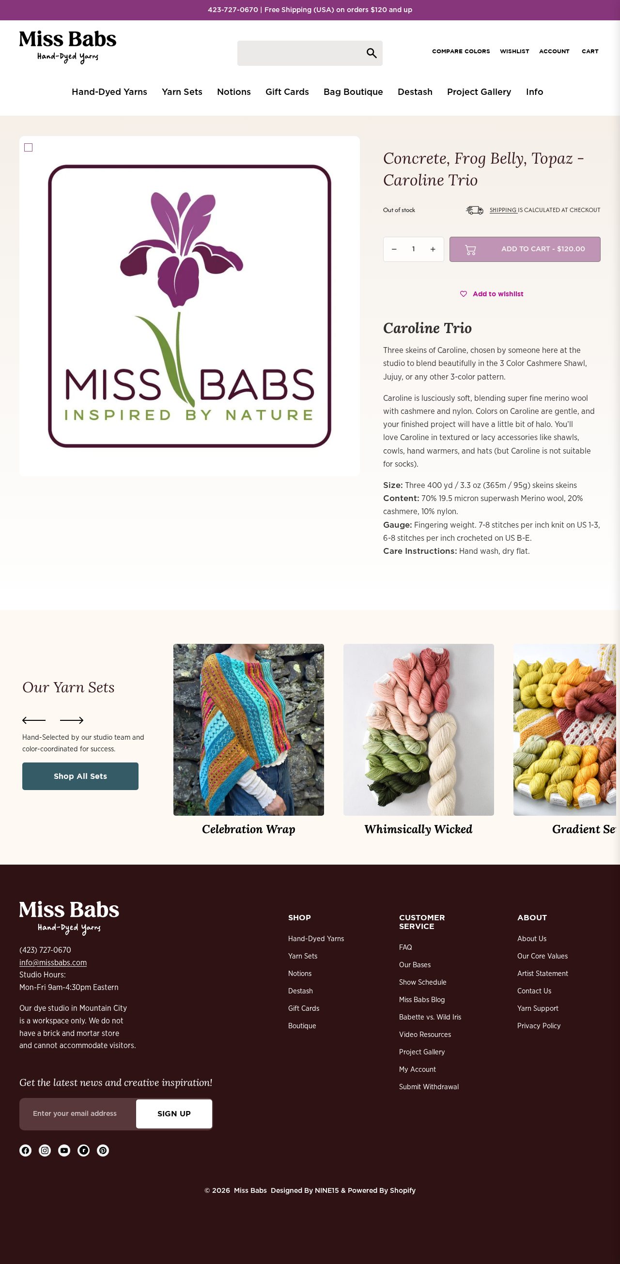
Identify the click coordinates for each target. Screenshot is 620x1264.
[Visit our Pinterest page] (103, 1150)
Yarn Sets (302, 956)
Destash (300, 991)
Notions (299, 973)
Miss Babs (250, 1191)
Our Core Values (542, 956)
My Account (417, 1069)
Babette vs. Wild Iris (430, 1017)
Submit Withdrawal (429, 1087)
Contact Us (534, 991)
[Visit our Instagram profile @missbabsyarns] (45, 1150)
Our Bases (415, 965)
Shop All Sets (80, 776)
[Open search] (310, 53)
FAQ (405, 947)
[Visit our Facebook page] (25, 1150)
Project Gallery (422, 1052)
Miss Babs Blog (422, 1000)
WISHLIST (514, 51)
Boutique (302, 1026)
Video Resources (425, 1034)
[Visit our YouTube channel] (64, 1150)
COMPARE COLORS (461, 51)
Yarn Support (537, 1008)
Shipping (504, 209)
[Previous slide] (34, 720)
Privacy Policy (539, 1026)
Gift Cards (303, 1008)
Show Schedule (423, 982)
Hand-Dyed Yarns (316, 939)
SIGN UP (174, 1113)
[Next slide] (71, 720)
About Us (531, 939)
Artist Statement (542, 973)
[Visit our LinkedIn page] (84, 1150)
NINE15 (327, 1191)
